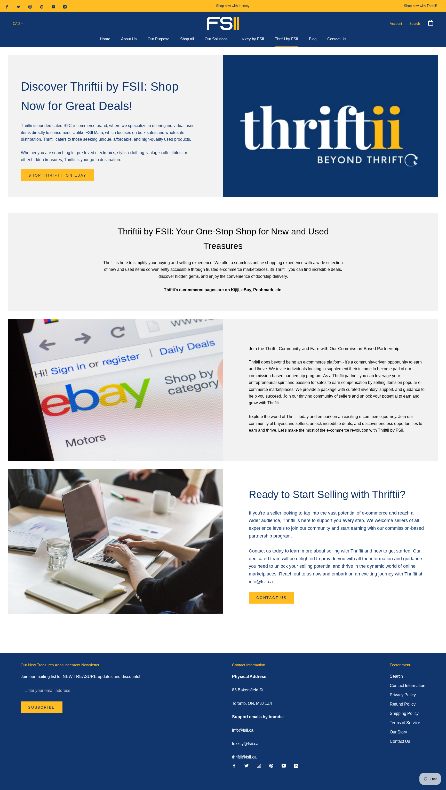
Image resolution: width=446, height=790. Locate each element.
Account (396, 24)
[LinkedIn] (65, 6)
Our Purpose (158, 39)
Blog (312, 39)
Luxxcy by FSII (251, 39)
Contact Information (407, 685)
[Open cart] (430, 22)
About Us (129, 39)
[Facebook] (7, 6)
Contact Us (336, 39)
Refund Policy (403, 704)
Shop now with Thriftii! (420, 6)
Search (414, 24)
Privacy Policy (403, 695)
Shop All (187, 39)
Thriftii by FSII (286, 39)
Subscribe (41, 707)
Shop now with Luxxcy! (233, 6)
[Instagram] (30, 6)
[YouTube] (53, 6)
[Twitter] (18, 6)
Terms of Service (405, 723)
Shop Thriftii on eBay (57, 175)
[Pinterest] (41, 6)
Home (105, 39)
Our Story (398, 732)
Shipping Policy (404, 713)
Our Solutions (216, 39)
